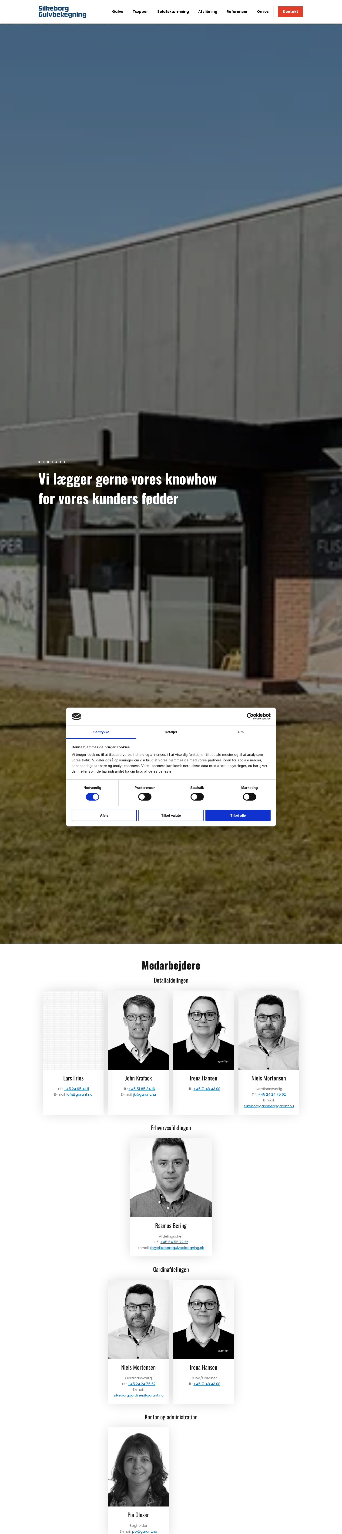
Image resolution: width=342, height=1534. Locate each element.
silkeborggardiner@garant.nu (269, 1106)
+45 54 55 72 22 (174, 1241)
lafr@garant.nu (79, 1094)
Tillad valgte (171, 815)
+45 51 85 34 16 (142, 1088)
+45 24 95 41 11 (76, 1088)
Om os (263, 11)
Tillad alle (238, 815)
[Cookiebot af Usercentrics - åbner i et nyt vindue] (250, 716)
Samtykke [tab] (101, 732)
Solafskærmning (173, 11)
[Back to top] (327, 1519)
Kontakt (290, 11)
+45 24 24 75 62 (272, 1094)
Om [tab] (241, 732)
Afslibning (207, 11)
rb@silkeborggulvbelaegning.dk (177, 1247)
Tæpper (140, 11)
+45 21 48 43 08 (207, 1088)
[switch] (144, 797)
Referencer (237, 11)
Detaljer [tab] (171, 732)
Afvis (104, 815)
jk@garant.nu (144, 1094)
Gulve (117, 11)
